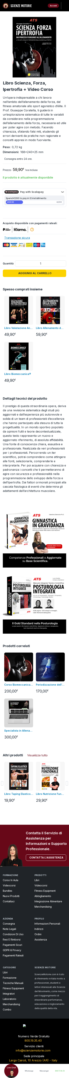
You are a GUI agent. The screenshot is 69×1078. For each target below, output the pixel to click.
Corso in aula (10, 880)
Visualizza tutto (37, 755)
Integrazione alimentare (48, 901)
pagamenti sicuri (12, 944)
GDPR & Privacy (12, 950)
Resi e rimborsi (12, 939)
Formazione (9, 977)
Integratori (9, 993)
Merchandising (43, 906)
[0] (42, 5)
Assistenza (40, 939)
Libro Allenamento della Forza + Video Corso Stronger (50, 327)
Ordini (37, 934)
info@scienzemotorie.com (33, 1050)
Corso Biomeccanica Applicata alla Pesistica (18, 684)
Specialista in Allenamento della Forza (18, 730)
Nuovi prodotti (11, 896)
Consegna (9, 923)
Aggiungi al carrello (34, 273)
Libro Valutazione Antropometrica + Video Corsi (18, 327)
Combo (7, 1009)
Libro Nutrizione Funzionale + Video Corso (50, 793)
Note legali (9, 928)
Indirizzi (38, 928)
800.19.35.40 (33, 1040)
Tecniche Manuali (13, 982)
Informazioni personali (47, 923)
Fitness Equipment (45, 890)
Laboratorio (9, 998)
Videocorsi (9, 885)
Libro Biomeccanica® (17, 373)
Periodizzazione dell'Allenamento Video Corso (50, 684)
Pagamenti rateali (13, 955)
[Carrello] (42, 5)
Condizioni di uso (13, 934)
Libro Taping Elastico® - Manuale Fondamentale (18, 793)
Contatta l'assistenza (46, 857)
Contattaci (9, 901)
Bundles (7, 890)
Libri (36, 880)
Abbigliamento (42, 896)
